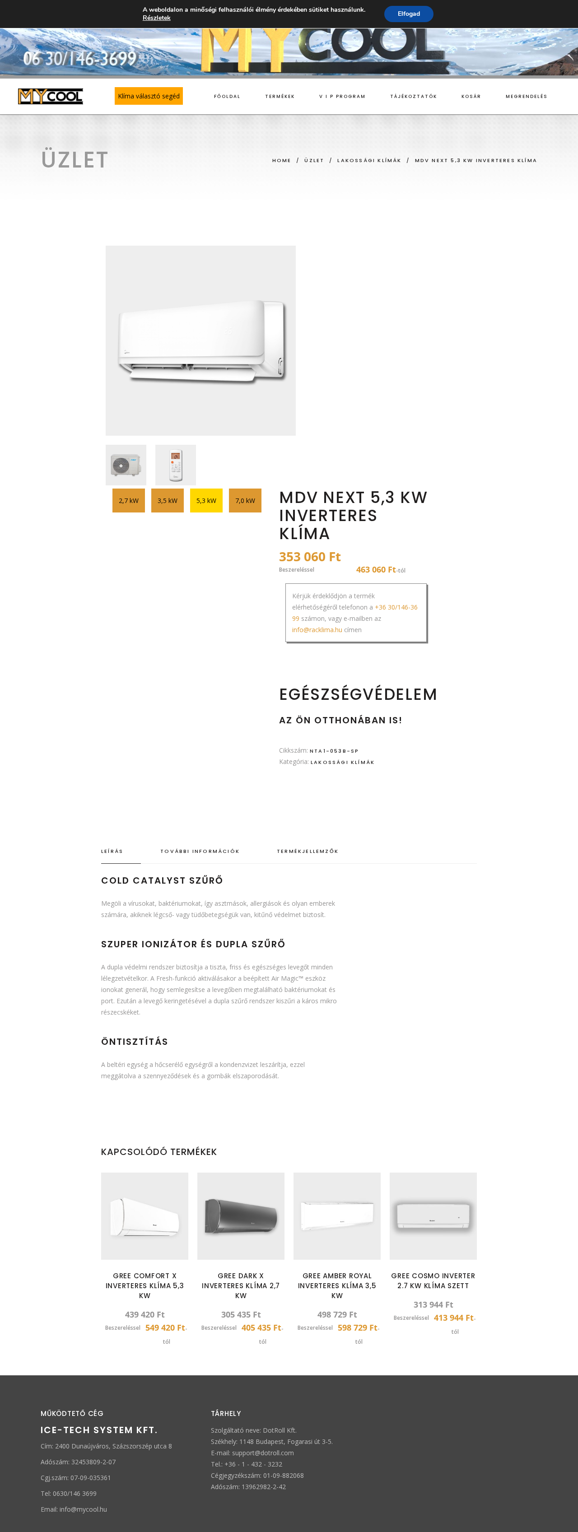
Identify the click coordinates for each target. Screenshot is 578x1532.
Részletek (157, 18)
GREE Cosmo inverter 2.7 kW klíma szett (433, 1280)
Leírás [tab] (112, 851)
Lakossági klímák (343, 762)
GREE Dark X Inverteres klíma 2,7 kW (241, 1285)
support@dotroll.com (263, 1452)
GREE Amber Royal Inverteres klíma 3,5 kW (337, 1285)
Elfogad (409, 13)
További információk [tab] (200, 851)
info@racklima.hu (317, 629)
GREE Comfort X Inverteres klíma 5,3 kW (145, 1285)
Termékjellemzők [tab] (308, 851)
